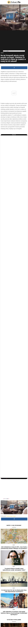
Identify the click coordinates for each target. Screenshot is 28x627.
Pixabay (7, 516)
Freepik (14, 516)
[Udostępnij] (14, 67)
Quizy (14, 566)
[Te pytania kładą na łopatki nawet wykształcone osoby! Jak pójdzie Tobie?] (14, 557)
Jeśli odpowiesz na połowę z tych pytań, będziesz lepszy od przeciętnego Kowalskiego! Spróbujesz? (14, 613)
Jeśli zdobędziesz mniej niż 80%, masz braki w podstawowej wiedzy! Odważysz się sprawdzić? (14, 547)
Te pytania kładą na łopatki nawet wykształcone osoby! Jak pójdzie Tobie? (14, 569)
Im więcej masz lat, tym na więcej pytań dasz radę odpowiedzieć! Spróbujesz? (14, 590)
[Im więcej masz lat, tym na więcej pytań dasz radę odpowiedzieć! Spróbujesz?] (14, 579)
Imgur (11, 516)
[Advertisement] (14, 41)
